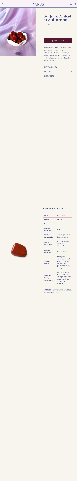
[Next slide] (31, 31)
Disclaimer (49, 76)
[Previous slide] (5, 31)
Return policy (50, 67)
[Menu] (2, 3)
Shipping (48, 72)
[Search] (6, 4)
